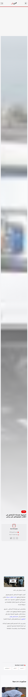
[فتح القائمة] (2, 3)
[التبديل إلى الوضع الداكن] (25, 3)
